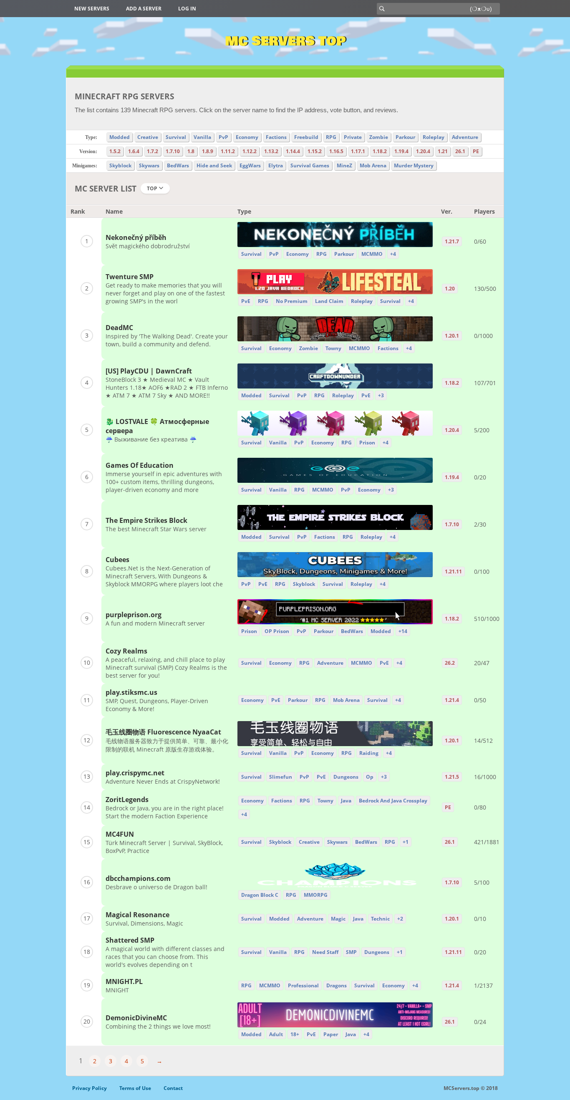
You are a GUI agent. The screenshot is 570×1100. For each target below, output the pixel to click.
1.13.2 (271, 151)
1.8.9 (207, 151)
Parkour (405, 137)
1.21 (443, 151)
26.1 (460, 151)
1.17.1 (358, 151)
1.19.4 (401, 151)
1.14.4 (293, 151)
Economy (247, 137)
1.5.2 (115, 151)
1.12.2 (249, 151)
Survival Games (309, 165)
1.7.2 (152, 151)
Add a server (143, 8)
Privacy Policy (89, 1088)
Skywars (149, 165)
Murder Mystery (414, 165)
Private (353, 137)
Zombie (378, 137)
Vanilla (202, 137)
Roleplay (433, 137)
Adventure (465, 137)
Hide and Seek (214, 165)
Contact (173, 1088)
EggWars (250, 165)
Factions (276, 137)
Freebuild (306, 137)
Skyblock (120, 165)
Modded (119, 137)
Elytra (275, 165)
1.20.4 (423, 151)
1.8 (190, 151)
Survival (176, 137)
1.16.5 (336, 151)
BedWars (178, 165)
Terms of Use (135, 1088)
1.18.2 (380, 151)
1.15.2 (315, 151)
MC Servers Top (285, 41)
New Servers (91, 8)
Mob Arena (373, 165)
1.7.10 (173, 151)
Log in (187, 8)
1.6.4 (133, 151)
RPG (331, 137)
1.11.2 (228, 151)
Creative (147, 137)
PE (476, 151)
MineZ (344, 165)
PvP (223, 137)
